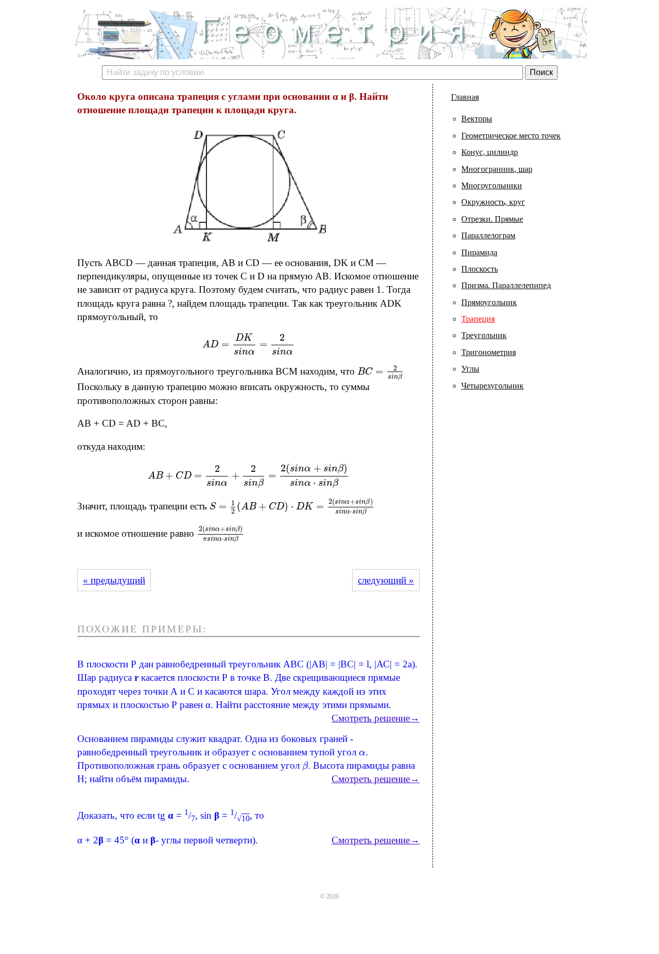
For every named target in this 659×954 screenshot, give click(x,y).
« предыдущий (114, 580)
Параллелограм (488, 235)
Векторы (476, 118)
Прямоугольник (489, 302)
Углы (470, 368)
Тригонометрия (488, 352)
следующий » (386, 580)
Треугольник (484, 335)
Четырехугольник (492, 385)
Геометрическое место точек (511, 135)
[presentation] (248, 344)
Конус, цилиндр (489, 152)
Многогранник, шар (496, 169)
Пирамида (479, 252)
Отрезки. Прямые (492, 219)
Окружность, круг (493, 202)
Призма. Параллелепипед (506, 285)
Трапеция (478, 318)
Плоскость (479, 268)
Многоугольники (491, 185)
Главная (465, 97)
